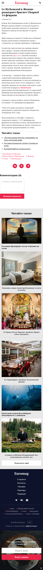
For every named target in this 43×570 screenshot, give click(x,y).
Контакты (21, 483)
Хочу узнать (21, 557)
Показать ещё (21, 463)
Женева (30, 156)
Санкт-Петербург (32, 514)
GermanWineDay (11, 511)
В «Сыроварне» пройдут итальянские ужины (21, 380)
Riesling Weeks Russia (25, 509)
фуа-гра (16, 55)
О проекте (21, 479)
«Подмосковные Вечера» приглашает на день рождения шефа (21, 138)
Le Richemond (25, 87)
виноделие (33, 511)
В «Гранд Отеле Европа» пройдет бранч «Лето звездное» (21, 333)
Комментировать (12, 196)
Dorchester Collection (11, 154)
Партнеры (21, 490)
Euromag (21, 3)
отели (23, 511)
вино (11, 509)
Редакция (21, 494)
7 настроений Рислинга (13, 514)
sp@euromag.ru (31, 526)
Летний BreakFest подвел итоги (17, 149)
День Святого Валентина (13, 156)
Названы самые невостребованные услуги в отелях (21, 289)
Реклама (21, 487)
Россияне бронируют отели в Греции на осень (21, 144)
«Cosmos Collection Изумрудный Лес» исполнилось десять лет (21, 456)
